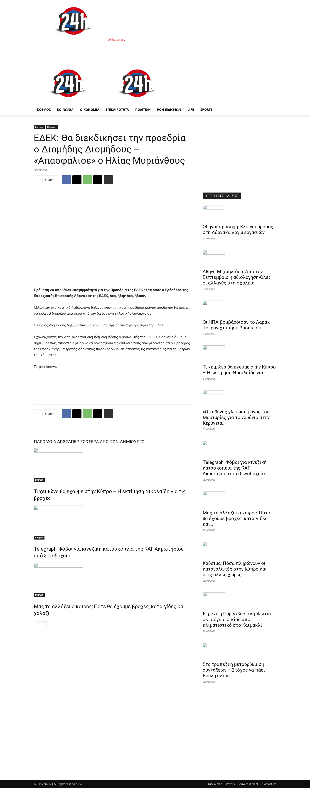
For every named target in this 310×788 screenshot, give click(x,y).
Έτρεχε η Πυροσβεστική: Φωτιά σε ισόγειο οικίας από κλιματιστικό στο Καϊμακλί (237, 619)
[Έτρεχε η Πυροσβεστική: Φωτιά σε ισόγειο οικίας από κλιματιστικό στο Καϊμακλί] (239, 600)
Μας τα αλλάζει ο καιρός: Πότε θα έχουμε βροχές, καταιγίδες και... (236, 518)
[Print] (108, 179)
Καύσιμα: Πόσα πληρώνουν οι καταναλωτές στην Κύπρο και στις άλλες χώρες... (235, 569)
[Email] (97, 179)
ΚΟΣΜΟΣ (44, 109)
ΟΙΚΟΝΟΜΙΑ (89, 109)
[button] (270, 68)
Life (190, 109)
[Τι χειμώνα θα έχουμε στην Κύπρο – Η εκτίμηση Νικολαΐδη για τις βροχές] (113, 465)
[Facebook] (66, 179)
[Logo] (68, 102)
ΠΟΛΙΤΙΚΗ (143, 109)
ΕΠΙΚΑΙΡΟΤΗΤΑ (117, 109)
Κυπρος (39, 126)
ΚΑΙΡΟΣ (39, 480)
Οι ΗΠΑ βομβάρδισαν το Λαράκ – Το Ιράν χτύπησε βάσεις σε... (238, 324)
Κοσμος (39, 537)
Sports (206, 109)
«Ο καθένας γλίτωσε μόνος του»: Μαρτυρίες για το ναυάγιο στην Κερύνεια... (238, 417)
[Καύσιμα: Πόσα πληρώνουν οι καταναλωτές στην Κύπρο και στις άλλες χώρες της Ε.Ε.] (239, 550)
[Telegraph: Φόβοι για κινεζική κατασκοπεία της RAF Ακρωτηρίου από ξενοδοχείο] (113, 523)
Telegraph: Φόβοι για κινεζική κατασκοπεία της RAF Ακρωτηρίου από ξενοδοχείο (234, 468)
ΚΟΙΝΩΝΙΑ (65, 109)
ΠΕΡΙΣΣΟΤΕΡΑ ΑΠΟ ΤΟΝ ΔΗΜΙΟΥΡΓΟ (108, 441)
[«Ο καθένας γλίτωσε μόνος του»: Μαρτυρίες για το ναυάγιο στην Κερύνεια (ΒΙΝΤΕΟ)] (239, 398)
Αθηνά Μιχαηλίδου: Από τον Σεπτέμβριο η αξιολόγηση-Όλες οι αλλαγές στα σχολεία (237, 277)
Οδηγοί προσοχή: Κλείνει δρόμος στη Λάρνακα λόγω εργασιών (238, 229)
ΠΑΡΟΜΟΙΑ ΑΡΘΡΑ (52, 441)
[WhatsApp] (87, 179)
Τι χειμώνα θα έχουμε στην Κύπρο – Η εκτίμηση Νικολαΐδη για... (239, 369)
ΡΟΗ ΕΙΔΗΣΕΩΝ (169, 109)
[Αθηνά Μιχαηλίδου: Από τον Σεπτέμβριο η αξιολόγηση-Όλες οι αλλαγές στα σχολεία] (239, 258)
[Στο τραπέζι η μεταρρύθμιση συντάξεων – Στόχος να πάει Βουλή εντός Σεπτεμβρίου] (239, 651)
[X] (76, 179)
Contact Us (269, 784)
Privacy (230, 784)
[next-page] (44, 624)
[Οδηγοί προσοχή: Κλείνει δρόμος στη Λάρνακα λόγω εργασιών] (239, 213)
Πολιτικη (51, 126)
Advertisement (248, 784)
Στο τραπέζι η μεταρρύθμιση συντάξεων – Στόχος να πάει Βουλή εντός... (234, 670)
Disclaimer (215, 784)
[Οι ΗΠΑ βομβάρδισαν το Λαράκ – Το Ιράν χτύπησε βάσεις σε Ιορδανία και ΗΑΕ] (239, 308)
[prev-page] (36, 624)
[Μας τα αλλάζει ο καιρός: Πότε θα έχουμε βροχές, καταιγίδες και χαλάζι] (113, 580)
